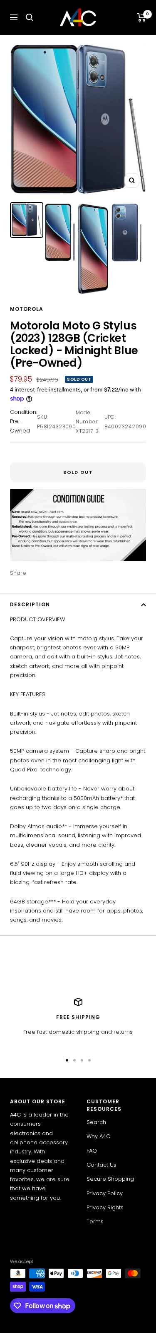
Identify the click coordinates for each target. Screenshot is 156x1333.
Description (30, 604)
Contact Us (101, 1165)
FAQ (92, 1151)
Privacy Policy (105, 1193)
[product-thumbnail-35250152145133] (60, 232)
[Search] (29, 17)
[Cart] (141, 17)
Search (96, 1122)
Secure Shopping (110, 1179)
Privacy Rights (105, 1207)
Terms (95, 1221)
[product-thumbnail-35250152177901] (93, 249)
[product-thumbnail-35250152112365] (26, 220)
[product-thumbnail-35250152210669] (126, 233)
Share (18, 573)
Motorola (26, 308)
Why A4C (98, 1136)
